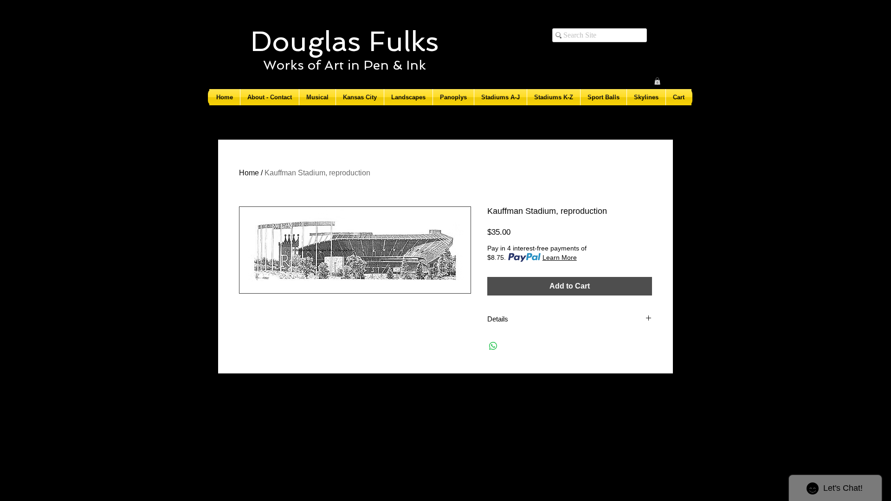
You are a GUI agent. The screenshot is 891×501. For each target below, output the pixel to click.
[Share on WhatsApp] (493, 346)
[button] (657, 81)
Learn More (559, 257)
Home (249, 173)
